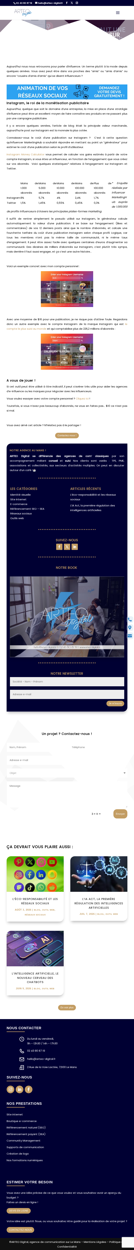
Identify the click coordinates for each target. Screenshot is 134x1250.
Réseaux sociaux (21, 513)
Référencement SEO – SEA (27, 509)
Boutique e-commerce (22, 1121)
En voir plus (67, 1007)
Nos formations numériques (25, 1160)
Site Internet (18, 499)
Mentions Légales (95, 1242)
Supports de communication (25, 1147)
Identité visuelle (20, 494)
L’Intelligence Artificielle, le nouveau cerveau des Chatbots (35, 978)
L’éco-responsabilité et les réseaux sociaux (35, 901)
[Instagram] (77, 3)
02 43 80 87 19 (24, 3)
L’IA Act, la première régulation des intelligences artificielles (99, 903)
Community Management (23, 1140)
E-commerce (18, 504)
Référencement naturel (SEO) (26, 1127)
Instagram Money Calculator (25, 154)
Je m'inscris (115, 703)
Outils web (17, 518)
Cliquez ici (82, 398)
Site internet (15, 1114)
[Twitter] (72, 3)
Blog (37, 910)
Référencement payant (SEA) (26, 1134)
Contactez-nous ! (67, 435)
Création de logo (18, 1153)
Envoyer (120, 813)
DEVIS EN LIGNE (18, 1210)
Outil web (48, 910)
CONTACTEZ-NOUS (20, 1229)
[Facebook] (67, 3)
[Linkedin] (75, 547)
